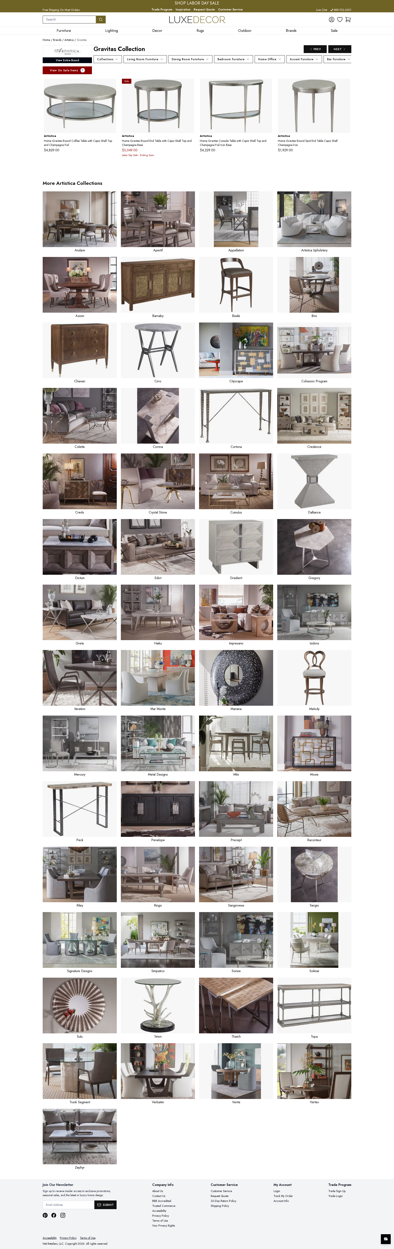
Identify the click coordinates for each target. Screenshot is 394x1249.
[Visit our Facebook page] (54, 1215)
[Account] (331, 19)
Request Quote (204, 9)
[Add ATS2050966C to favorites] (267, 85)
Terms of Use (160, 1221)
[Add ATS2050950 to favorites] (345, 85)
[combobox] (69, 19)
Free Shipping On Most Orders (61, 10)
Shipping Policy (220, 1206)
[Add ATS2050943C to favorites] (111, 85)
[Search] (101, 19)
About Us (157, 1191)
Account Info (281, 1201)
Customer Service (230, 9)
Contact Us (158, 1196)
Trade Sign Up (337, 1191)
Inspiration (183, 9)
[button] (348, 19)
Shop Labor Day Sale (197, 3)
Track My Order (283, 1196)
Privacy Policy (160, 1216)
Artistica (69, 40)
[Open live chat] (386, 1239)
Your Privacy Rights (163, 1226)
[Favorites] (340, 19)
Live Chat (321, 10)
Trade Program (161, 9)
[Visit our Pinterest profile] (45, 1215)
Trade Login (335, 1196)
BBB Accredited (161, 1201)
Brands (57, 40)
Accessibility (159, 1211)
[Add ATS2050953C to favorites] (189, 85)
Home (46, 40)
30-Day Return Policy (223, 1201)
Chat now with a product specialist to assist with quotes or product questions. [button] (357, 1228)
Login (277, 1191)
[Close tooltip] (387, 1226)
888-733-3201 (342, 10)
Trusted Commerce (163, 1206)
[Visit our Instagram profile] (63, 1215)
